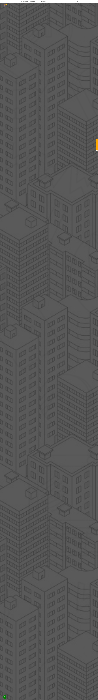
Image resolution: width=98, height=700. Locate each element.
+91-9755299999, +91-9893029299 (28, 1)
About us (48, 5)
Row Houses (68, 5)
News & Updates (78, 5)
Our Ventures (90, 5)
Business (58, 5)
